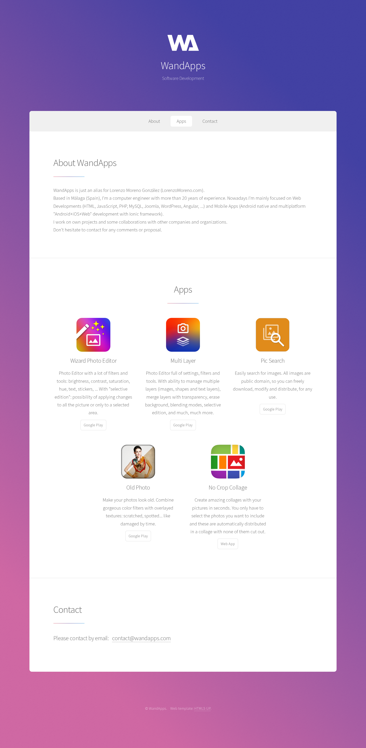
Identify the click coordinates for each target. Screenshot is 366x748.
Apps (181, 121)
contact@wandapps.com (141, 638)
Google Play (93, 425)
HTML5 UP (202, 708)
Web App (228, 543)
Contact (210, 121)
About (154, 121)
